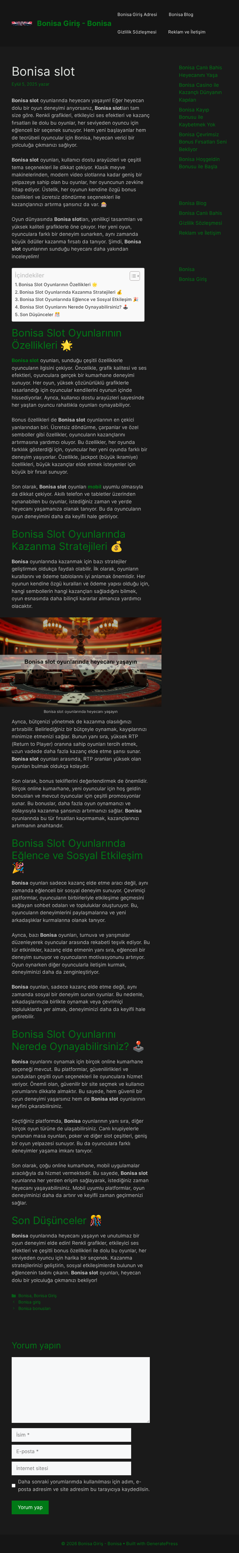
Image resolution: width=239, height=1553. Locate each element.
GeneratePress (162, 1543)
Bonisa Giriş (45, 1295)
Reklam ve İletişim (186, 32)
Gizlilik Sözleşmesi (137, 32)
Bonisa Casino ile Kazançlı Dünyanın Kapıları (200, 92)
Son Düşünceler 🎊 (40, 314)
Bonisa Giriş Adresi (137, 14)
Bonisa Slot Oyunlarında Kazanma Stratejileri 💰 (71, 292)
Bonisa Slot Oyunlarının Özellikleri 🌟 (58, 284)
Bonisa (24, 1295)
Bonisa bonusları (34, 1308)
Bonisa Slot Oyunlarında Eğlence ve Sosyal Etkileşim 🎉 (79, 299)
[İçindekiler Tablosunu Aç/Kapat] (131, 276)
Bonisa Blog (181, 14)
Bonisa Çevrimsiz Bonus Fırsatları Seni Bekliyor (203, 142)
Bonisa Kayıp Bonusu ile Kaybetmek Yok (197, 117)
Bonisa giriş (29, 1301)
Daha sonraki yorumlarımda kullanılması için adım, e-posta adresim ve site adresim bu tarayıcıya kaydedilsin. (84, 1485)
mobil (94, 487)
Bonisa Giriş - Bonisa (74, 23)
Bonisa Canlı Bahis (200, 213)
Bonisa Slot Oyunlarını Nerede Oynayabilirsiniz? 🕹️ (74, 307)
